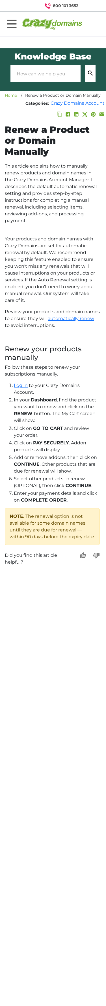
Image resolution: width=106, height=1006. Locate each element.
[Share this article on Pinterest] (93, 114)
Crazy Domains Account (78, 103)
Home (11, 95)
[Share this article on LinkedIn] (76, 114)
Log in (21, 385)
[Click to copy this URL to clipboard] (59, 114)
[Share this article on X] (85, 114)
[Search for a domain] (90, 5)
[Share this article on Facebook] (68, 114)
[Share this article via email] (102, 114)
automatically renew (71, 318)
